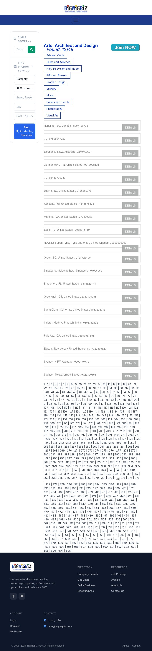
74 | (46, 399)
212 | (52, 434)
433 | (61, 499)
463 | (89, 507)
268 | (55, 450)
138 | (46, 415)
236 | (117, 438)
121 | (130, 407)
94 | (62, 403)
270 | (70, 450)
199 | (59, 431)
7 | (68, 384)
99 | (90, 403)
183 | (48, 427)
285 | (81, 454)
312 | (80, 462)
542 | (76, 531)
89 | (130, 399)
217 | (84, 434)
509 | (47, 523)
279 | (133, 450)
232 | (89, 438)
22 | (46, 388)
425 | (101, 496)
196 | (133, 427)
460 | (68, 507)
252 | (132, 442)
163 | (110, 419)
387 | (119, 484)
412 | (110, 492)
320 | (131, 462)
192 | (107, 427)
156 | (65, 419)
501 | (83, 519)
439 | (104, 499)
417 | (47, 496)
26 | (67, 388)
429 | (130, 496)
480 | (119, 511)
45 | (75, 392)
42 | (58, 392)
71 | (124, 395)
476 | (89, 511)
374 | (123, 477)
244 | (76, 442)
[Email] (22, 596)
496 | (47, 519)
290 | (117, 454)
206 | (108, 431)
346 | (118, 470)
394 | (74, 488)
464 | (97, 507)
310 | (68, 462)
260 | (95, 446)
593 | (55, 546)
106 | (135, 403)
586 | (103, 542)
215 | (71, 434)
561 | (115, 535)
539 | (55, 531)
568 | (68, 538)
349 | (47, 473)
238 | (131, 438)
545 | (97, 531)
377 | (48, 484)
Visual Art (52, 115)
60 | (62, 395)
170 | (59, 423)
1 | (45, 384)
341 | (83, 470)
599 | (98, 546)
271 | (77, 450)
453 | (111, 503)
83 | (96, 399)
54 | (125, 392)
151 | (131, 415)
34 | (111, 388)
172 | (72, 423)
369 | (89, 477)
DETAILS (130, 127)
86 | (113, 399)
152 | (137, 415)
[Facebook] (13, 596)
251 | (126, 442)
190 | (94, 427)
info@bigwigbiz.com (60, 626)
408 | (83, 492)
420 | (66, 496)
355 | (87, 473)
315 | (99, 462)
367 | (75, 477)
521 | (124, 523)
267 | (48, 450)
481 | (126, 511)
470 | (47, 511)
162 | (104, 419)
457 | (47, 507)
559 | (101, 535)
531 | (97, 527)
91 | (46, 403)
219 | (97, 434)
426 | (108, 496)
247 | (97, 442)
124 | (52, 411)
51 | (108, 392)
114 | (89, 407)
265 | (130, 446)
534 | (117, 527)
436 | (83, 499)
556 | (80, 535)
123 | (46, 411)
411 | (104, 492)
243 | (68, 442)
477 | (97, 511)
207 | (116, 431)
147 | (104, 415)
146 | (98, 415)
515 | (85, 523)
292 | (131, 454)
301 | (98, 458)
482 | (133, 511)
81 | (85, 399)
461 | (75, 507)
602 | (119, 546)
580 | (61, 542)
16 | (109, 384)
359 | (115, 473)
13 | (94, 384)
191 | (101, 427)
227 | (55, 438)
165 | (123, 419)
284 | (74, 454)
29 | (84, 388)
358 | (108, 473)
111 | (71, 407)
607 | (61, 550)
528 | (76, 527)
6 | (64, 384)
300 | (91, 458)
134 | (116, 411)
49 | (98, 392)
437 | (90, 499)
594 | (62, 546)
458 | (53, 507)
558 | (94, 535)
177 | (105, 423)
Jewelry (51, 88)
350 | (53, 473)
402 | (131, 488)
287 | (96, 454)
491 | (105, 515)
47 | (86, 392)
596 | (76, 546)
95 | (67, 403)
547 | (111, 531)
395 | (81, 488)
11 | (85, 384)
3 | (52, 384)
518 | (104, 523)
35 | (116, 388)
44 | (69, 392)
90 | (136, 399)
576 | (124, 538)
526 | (62, 527)
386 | (112, 484)
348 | (133, 470)
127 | (72, 411)
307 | (47, 462)
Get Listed (83, 579)
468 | (126, 507)
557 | (87, 535)
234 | (103, 438)
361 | (130, 473)
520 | (117, 523)
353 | (73, 473)
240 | (48, 442)
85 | (107, 399)
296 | (62, 458)
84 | (102, 399)
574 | (110, 538)
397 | (96, 488)
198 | (53, 431)
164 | (117, 419)
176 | (98, 423)
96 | (73, 403)
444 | (47, 503)
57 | (46, 395)
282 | (60, 454)
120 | (124, 407)
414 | (123, 492)
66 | (96, 395)
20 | (130, 384)
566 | (53, 538)
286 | (88, 454)
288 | (103, 454)
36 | (122, 388)
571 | (89, 538)
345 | (111, 470)
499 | (69, 519)
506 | (118, 519)
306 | (133, 458)
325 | (68, 466)
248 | (104, 442)
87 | (119, 399)
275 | (104, 450)
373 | (117, 479)
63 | (79, 395)
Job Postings (118, 574)
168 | (47, 423)
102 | (109, 403)
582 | (74, 542)
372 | (110, 477)
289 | (110, 454)
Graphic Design (56, 82)
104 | (122, 403)
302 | (105, 458)
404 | (54, 492)
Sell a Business (86, 585)
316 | (105, 462)
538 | (48, 531)
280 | (47, 454)
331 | (111, 466)
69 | (113, 395)
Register (15, 625)
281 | (53, 454)
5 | (60, 384)
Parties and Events (58, 102)
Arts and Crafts (56, 55)
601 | (112, 546)
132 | (103, 411)
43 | (64, 392)
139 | (52, 415)
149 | (118, 415)
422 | (80, 496)
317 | (112, 462)
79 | (74, 399)
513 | (72, 523)
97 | (79, 403)
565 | (47, 538)
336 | (48, 470)
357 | (101, 473)
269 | (62, 450)
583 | (81, 542)
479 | (112, 511)
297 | (69, 458)
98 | (85, 403)
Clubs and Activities (58, 62)
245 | (83, 442)
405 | (61, 492)
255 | (60, 446)
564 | (136, 535)
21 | (135, 384)
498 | (61, 519)
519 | (110, 523)
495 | (134, 515)
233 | (96, 438)
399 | (110, 488)
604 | (134, 546)
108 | (53, 407)
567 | (61, 538)
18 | (119, 384)
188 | (81, 427)
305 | (126, 458)
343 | (97, 470)
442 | (126, 499)
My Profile (16, 631)
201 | (73, 431)
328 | (89, 466)
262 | (109, 446)
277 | (119, 450)
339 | (69, 470)
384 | (97, 484)
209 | (130, 431)
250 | (119, 442)
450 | (91, 503)
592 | (48, 546)
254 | (53, 446)
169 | (53, 423)
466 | (111, 507)
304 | (119, 458)
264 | (123, 446)
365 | (60, 477)
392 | (60, 488)
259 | (88, 446)
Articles (115, 579)
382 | (83, 484)
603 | (126, 546)
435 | (76, 499)
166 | (130, 419)
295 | (55, 458)
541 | (69, 531)
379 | (62, 484)
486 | (68, 515)
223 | (123, 434)
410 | (98, 492)
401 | (124, 488)
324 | (61, 466)
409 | (91, 492)
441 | (119, 499)
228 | (62, 438)
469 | (134, 507)
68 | (107, 395)
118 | (112, 407)
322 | (48, 466)
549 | (126, 531)
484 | (54, 515)
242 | (61, 442)
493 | (119, 515)
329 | (96, 466)
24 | (56, 388)
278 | (126, 450)
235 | (110, 438)
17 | (114, 384)
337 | (55, 470)
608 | (68, 550)
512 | (65, 523)
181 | (131, 423)
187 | (74, 427)
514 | (78, 523)
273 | (90, 450)
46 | (81, 392)
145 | (91, 415)
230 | (76, 438)
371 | (103, 477)
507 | (125, 519)
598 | (91, 546)
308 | (53, 462)
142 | (72, 415)
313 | (86, 462)
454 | (118, 503)
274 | (97, 450)
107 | (47, 407)
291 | (124, 454)
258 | (81, 446)
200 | (66, 431)
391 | (53, 488)
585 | (96, 542)
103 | (116, 403)
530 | (90, 527)
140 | (59, 415)
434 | (68, 499)
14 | (99, 384)
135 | (122, 411)
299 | (84, 458)
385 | (104, 484)
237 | (124, 438)
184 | (54, 427)
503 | (96, 519)
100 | (96, 403)
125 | (59, 411)
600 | (105, 546)
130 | (91, 411)
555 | (73, 535)
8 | (72, 384)
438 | (97, 499)
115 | (94, 407)
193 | (113, 427)
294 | (48, 458)
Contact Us (117, 590)
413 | (117, 492)
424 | (94, 496)
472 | (60, 511)
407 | (76, 492)
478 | (104, 511)
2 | (48, 384)
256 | (67, 446)
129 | (85, 411)
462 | (82, 507)
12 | (90, 384)
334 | (131, 466)
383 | (90, 484)
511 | (59, 523)
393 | (67, 488)
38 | (133, 388)
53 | (119, 392)
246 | (90, 442)
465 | (104, 507)
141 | (66, 415)
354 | (80, 473)
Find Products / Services (26, 131)
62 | (73, 395)
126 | (65, 411)
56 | (135, 392)
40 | (47, 392)
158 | (78, 419)
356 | (94, 473)
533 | (110, 527)
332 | (117, 466)
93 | (56, 403)
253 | (47, 446)
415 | (130, 492)
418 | (53, 496)
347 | (125, 470)
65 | (90, 395)
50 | (103, 392)
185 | (61, 427)
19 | (124, 384)
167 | (136, 419)
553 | (59, 535)
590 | (132, 542)
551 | (46, 535)
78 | (68, 399)
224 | (130, 434)
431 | (48, 499)
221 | (110, 434)
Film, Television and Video (63, 68)
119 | (118, 407)
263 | (116, 446)
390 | (47, 488)
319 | (125, 462)
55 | (130, 392)
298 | (77, 458)
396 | (88, 488)
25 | (62, 388)
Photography (54, 108)
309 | (61, 462)
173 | (78, 423)
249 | (112, 442)
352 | (67, 473)
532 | (103, 527)
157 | (72, 419)
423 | (87, 496)
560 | (108, 535)
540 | (62, 531)
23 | (51, 388)
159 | (85, 419)
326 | (75, 466)
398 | (103, 488)
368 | (82, 477)
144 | (85, 415)
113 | (83, 407)
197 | (47, 431)
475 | (82, 511)
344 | (104, 470)
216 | (77, 434)
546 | (104, 531)
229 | (69, 438)
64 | (84, 395)
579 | (53, 542)
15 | (104, 384)
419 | (59, 496)
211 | (46, 434)
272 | (83, 450)
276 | (111, 450)
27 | (73, 388)
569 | (75, 538)
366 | (68, 477)
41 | (52, 392)
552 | (52, 535)
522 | (130, 523)
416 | (136, 492)
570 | (82, 538)
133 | (110, 411)
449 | (83, 503)
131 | (97, 411)
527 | (69, 527)
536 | (131, 527)
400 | (117, 488)
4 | (56, 384)
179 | (118, 423)
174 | (85, 423)
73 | (135, 395)
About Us (116, 585)
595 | (69, 546)
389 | (133, 484)
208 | (123, 431)
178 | (111, 423)
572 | (96, 538)
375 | (130, 477)
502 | (89, 519)
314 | (93, 462)
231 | (83, 438)
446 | (61, 503)
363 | (47, 477)
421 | (73, 496)
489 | (91, 515)
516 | (91, 523)
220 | (103, 434)
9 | (76, 384)
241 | (55, 442)
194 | (120, 427)
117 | (106, 407)
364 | (53, 477)
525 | (55, 527)
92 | (51, 403)
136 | (129, 411)
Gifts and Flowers (57, 75)
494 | (126, 515)
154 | (52, 419)
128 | (78, 411)
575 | (117, 538)
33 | (105, 388)
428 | (123, 496)
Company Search (87, 574)
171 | (66, 423)
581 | (68, 542)
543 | (83, 531)
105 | (129, 403)
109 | (59, 407)
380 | (70, 484)
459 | (61, 507)
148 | (111, 415)
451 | (98, 503)
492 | (112, 515)
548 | (119, 531)
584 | (88, 542)
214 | (64, 434)
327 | (82, 466)
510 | (53, 523)
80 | (80, 399)
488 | (83, 515)
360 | (123, 473)
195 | (126, 427)
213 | (58, 434)
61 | (67, 395)
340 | (76, 470)
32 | (100, 388)
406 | (68, 492)
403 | (47, 492)
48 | (92, 392)
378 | (55, 484)
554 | (66, 535)
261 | (102, 446)
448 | (76, 503)
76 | (57, 399)
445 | (54, 503)
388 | (126, 484)
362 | (136, 473)
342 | (90, 470)
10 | (80, 384)
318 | (118, 462)
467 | (119, 507)
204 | (94, 431)
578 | (47, 542)
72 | (129, 395)
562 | (122, 535)
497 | (54, 519)
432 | (54, 499)
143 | (78, 415)
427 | (116, 496)
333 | (124, 466)
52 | (114, 392)
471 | (53, 511)
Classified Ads (85, 590)
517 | (97, 523)
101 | (103, 403)
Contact (136, 645)
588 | (117, 542)
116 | (100, 407)
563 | (129, 535)
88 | (125, 399)
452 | (104, 503)
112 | (77, 407)
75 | (51, 399)
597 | (83, 546)
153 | (46, 419)
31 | (94, 388)
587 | (110, 542)
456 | (133, 503)
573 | (103, 538)
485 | (61, 515)
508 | (132, 519)
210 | (137, 431)
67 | (101, 395)
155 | (59, 419)
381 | (77, 484)
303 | (112, 458)
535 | (124, 527)
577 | (131, 538)
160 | (91, 419)
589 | (124, 542)
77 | (63, 399)
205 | (101, 431)
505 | (111, 519)
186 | (67, 427)
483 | (47, 515)
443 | (133, 499)
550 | (133, 531)
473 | (68, 511)
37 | (127, 388)
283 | (67, 454)
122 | (136, 407)
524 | (48, 527)
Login (13, 620)
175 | (91, 423)
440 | (112, 499)
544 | (90, 531)
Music (50, 95)
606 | (54, 550)
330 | (104, 466)
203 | (87, 431)
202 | (80, 431)
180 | (125, 423)
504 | (104, 519)
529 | (83, 527)
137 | (135, 411)
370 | (96, 477)
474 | (75, 511)
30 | (89, 388)
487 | (76, 515)
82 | (90, 399)
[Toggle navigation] (76, 20)
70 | (119, 395)
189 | (87, 427)
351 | (60, 473)
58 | (51, 395)
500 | (76, 519)
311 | (74, 462)
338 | (62, 470)
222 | (116, 434)
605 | (47, 550)
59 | (57, 395)
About (126, 645)
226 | (48, 438)
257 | (74, 446)
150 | (124, 415)
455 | (125, 503)
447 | (68, 503)
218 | (90, 434)
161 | (98, 419)
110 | (66, 407)
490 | (98, 515)
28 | (78, 388)
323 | (55, 466)
